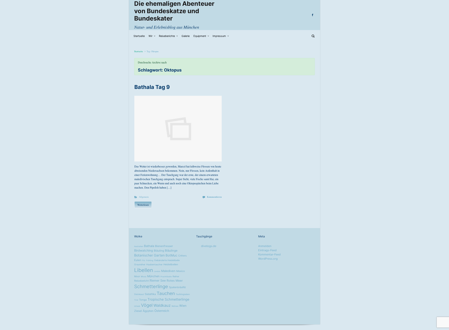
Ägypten (148, 311)
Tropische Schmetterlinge (168, 299)
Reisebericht (141, 280)
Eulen (137, 260)
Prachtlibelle (166, 277)
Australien (138, 246)
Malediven (168, 271)
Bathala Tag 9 (152, 87)
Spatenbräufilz (177, 287)
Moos (143, 276)
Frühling (149, 260)
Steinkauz (139, 294)
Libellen (143, 270)
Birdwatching (143, 250)
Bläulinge (171, 250)
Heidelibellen (170, 264)
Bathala (149, 246)
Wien (182, 306)
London (157, 271)
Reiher (176, 276)
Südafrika (150, 294)
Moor (137, 276)
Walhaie (175, 306)
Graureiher (139, 264)
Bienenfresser (164, 246)
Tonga (143, 299)
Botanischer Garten (149, 255)
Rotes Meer (175, 280)
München (153, 276)
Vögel (147, 305)
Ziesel (138, 311)
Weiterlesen (143, 204)
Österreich (161, 311)
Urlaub (137, 306)
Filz (143, 260)
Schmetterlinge (151, 286)
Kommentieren (214, 196)
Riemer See (158, 280)
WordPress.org (268, 258)
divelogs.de (208, 246)
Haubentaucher (154, 264)
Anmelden (264, 246)
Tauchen (166, 293)
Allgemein (144, 196)
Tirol (136, 300)
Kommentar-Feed (269, 254)
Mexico (180, 271)
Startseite (138, 51)
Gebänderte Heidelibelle (167, 260)
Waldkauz (162, 305)
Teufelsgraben (183, 294)
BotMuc (171, 255)
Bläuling (159, 250)
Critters (182, 255)
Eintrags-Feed (267, 250)
